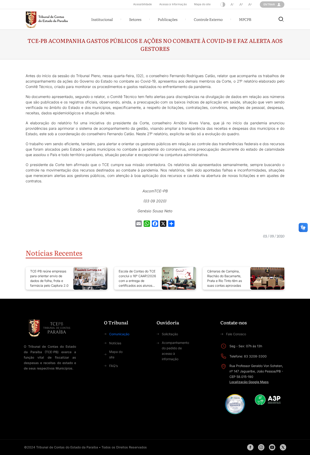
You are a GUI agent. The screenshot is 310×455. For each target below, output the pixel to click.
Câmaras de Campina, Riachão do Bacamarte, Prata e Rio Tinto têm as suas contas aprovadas (224, 278)
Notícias (115, 343)
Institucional (102, 19)
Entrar (269, 4)
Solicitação (170, 334)
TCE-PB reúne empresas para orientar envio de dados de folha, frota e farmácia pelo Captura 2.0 (49, 278)
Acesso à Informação (173, 4)
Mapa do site (202, 4)
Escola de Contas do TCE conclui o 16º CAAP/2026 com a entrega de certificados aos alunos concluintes (137, 278)
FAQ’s (113, 366)
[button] (102, 19)
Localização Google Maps (249, 382)
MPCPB (245, 19)
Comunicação (119, 334)
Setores (135, 19)
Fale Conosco (236, 334)
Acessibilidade (142, 4)
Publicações (167, 19)
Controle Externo (208, 19)
